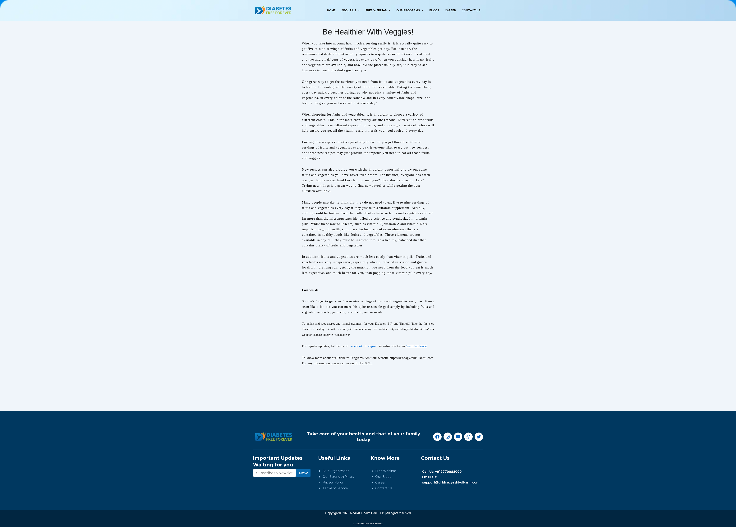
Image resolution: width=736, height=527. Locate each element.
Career (450, 10)
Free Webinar (376, 10)
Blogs (434, 10)
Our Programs (408, 10)
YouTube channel (416, 346)
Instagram (372, 346)
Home (331, 10)
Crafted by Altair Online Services (368, 523)
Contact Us (471, 10)
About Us (348, 10)
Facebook (356, 346)
